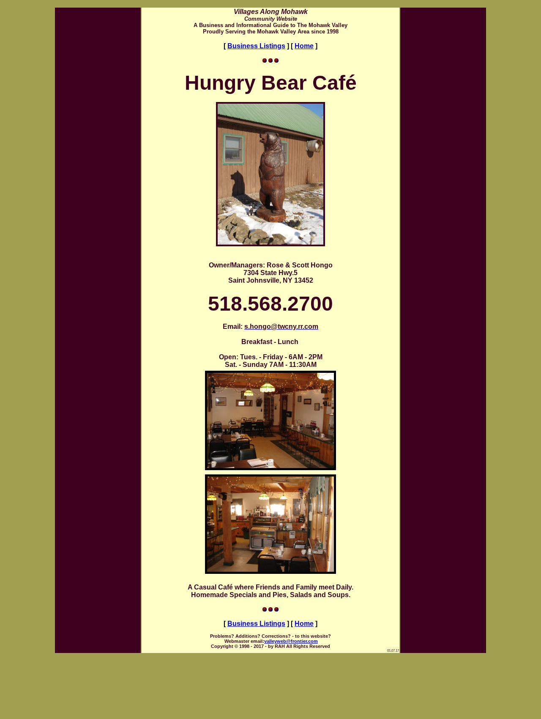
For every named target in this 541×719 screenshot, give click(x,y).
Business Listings (256, 46)
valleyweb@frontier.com (291, 641)
